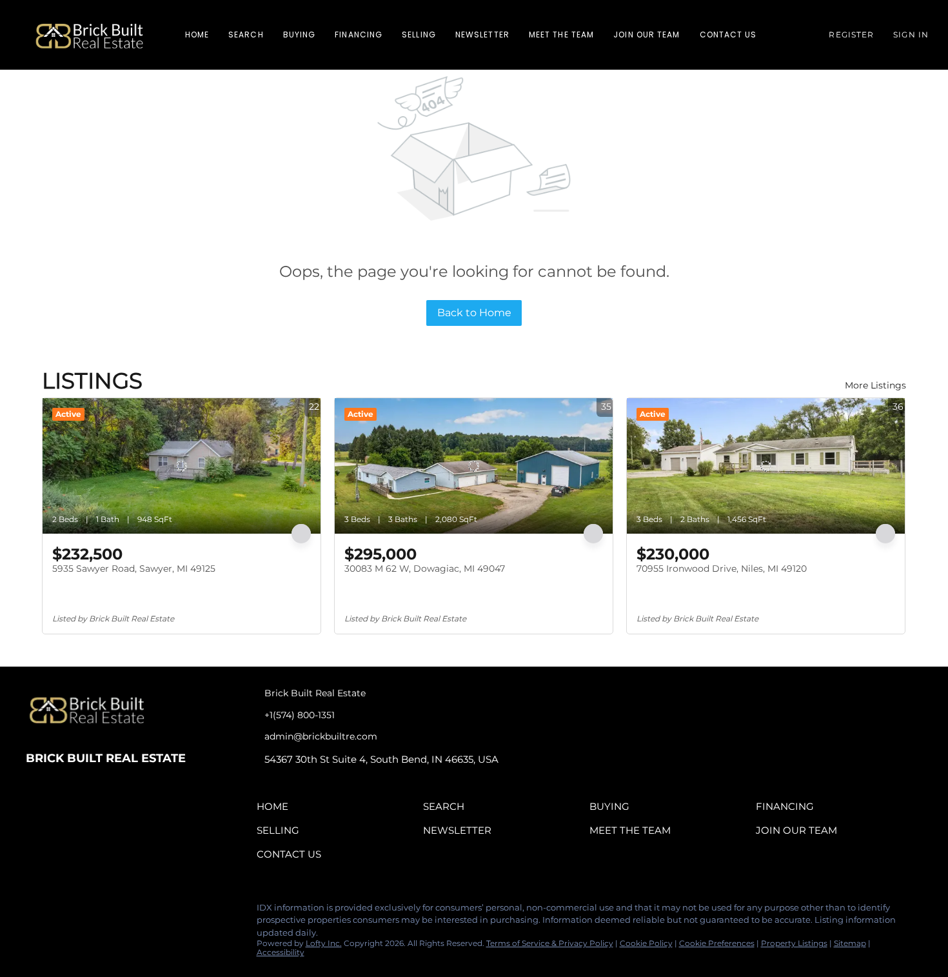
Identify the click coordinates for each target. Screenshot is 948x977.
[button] (89, 35)
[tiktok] (113, 911)
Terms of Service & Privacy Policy (549, 943)
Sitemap (850, 943)
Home (197, 34)
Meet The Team (561, 34)
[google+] (138, 911)
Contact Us (728, 34)
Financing (358, 34)
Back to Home (474, 313)
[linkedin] (61, 911)
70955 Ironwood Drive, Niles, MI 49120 (722, 568)
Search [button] (246, 34)
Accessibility (280, 952)
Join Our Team (646, 34)
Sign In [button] (911, 34)
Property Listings (794, 943)
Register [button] (851, 34)
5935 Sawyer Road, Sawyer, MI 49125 (133, 568)
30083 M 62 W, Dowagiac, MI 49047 (424, 568)
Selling (419, 34)
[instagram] (87, 911)
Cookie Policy (646, 943)
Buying (299, 34)
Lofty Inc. (324, 943)
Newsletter (482, 34)
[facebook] (35, 911)
